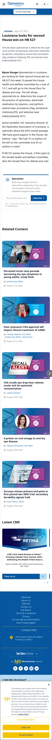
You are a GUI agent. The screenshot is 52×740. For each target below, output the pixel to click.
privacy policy (13, 206)
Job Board (26, 610)
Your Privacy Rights (26, 622)
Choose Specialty (23, 11)
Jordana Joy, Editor (15, 281)
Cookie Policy (23, 714)
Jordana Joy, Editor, (13, 337)
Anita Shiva (27, 337)
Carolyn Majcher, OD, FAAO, (19, 334)
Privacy (26, 616)
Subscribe (37, 198)
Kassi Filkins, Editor (15, 501)
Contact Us (26, 606)
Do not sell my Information (26, 619)
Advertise (26, 597)
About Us (26, 600)
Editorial (26, 603)
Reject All (26, 727)
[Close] (49, 685)
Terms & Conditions (26, 613)
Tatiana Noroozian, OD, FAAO (20, 445)
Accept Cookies (26, 735)
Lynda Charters (13, 393)
